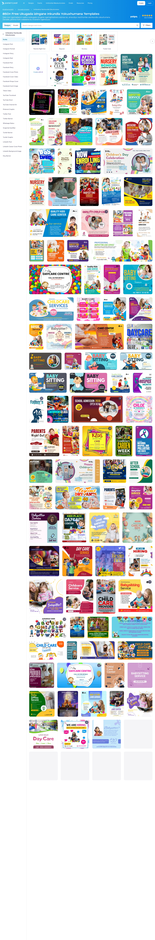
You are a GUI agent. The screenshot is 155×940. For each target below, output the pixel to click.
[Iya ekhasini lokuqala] (8, 3)
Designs (7, 25)
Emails (15, 25)
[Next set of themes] (152, 41)
